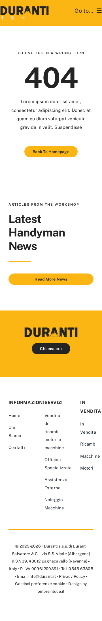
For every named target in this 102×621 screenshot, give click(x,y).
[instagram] (23, 18)
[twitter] (12, 18)
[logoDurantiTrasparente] (24, 8)
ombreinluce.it (51, 591)
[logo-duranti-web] (51, 329)
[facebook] (2, 18)
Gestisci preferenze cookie (40, 583)
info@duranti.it (42, 576)
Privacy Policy (72, 576)
